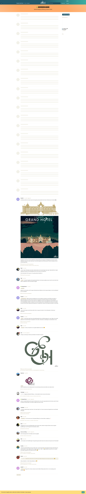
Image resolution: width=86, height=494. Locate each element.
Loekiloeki (23, 418)
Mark (22, 280)
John (22, 385)
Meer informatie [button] (28, 492)
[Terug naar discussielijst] (1, 3)
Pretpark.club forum (19, 3)
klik (55, 199)
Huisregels (28, 3)
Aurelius (23, 458)
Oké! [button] (83, 492)
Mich (22, 318)
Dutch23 (23, 288)
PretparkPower (24, 298)
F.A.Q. (25, 3)
